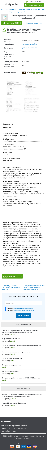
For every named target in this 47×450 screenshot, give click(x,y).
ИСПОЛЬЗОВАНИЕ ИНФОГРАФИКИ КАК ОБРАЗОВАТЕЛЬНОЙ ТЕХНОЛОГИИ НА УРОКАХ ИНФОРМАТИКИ (22, 396)
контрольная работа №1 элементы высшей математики (21, 345)
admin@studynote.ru (35, 2)
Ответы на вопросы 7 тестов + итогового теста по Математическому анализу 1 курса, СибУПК (20, 331)
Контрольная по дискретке (11, 365)
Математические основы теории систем (16, 352)
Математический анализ (10, 371)
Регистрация (23, 315)
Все (2, 9)
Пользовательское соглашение (14, 428)
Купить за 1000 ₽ (13, 276)
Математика (26, 49)
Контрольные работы (12, 9)
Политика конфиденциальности (14, 425)
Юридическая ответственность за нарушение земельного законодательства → (34, 287)
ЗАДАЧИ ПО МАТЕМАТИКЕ (11, 339)
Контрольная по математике (12, 358)
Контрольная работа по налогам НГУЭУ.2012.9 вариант (21, 378)
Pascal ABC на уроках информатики (14, 403)
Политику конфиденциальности (24, 308)
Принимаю (20, 308)
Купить (12, 23)
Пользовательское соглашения (24, 310)
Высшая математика (29, 47)
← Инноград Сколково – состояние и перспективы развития (11, 287)
